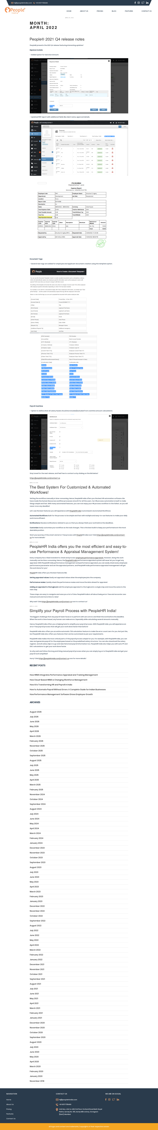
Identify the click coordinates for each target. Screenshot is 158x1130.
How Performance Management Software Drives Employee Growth (61, 694)
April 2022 (34, 945)
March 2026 (35, 736)
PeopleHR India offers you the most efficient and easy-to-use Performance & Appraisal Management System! (78, 548)
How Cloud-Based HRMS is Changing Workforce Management (58, 680)
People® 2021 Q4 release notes (57, 39)
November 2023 (37, 852)
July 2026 (34, 716)
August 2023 (35, 867)
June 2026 (34, 721)
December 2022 (37, 906)
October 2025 (36, 750)
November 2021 (37, 969)
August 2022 (35, 925)
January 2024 (36, 843)
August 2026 (35, 712)
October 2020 (36, 1032)
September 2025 (37, 755)
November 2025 (37, 746)
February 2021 (36, 1013)
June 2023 (34, 877)
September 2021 (37, 979)
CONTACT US (147, 11)
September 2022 (37, 921)
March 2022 (35, 950)
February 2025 (36, 789)
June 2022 (34, 935)
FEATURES (129, 11)
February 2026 (36, 741)
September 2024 (38, 804)
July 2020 (34, 1047)
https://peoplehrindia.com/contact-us (45, 478)
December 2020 (37, 1023)
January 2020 (36, 1076)
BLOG (114, 11)
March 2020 (35, 1066)
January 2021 (36, 1018)
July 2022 (34, 930)
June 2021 (34, 993)
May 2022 (34, 940)
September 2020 (37, 1037)
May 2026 (34, 726)
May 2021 (34, 998)
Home (8, 1100)
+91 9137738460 (42, 3)
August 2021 (35, 984)
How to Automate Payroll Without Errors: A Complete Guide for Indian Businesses (68, 689)
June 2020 (34, 1052)
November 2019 (37, 1081)
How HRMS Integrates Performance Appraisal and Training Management (64, 675)
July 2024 (34, 814)
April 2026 (34, 731)
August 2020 (35, 1042)
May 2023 (34, 882)
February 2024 (36, 838)
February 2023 (36, 896)
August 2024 (36, 809)
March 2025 (35, 784)
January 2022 (36, 959)
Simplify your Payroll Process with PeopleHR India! (73, 610)
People (79, 535)
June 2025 (34, 770)
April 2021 (34, 1003)
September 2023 (37, 862)
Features (9, 1114)
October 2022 (36, 916)
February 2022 (36, 954)
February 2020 (36, 1071)
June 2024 (34, 818)
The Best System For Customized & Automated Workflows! (70, 489)
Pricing (9, 1109)
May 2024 (34, 823)
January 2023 (36, 901)
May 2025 (34, 775)
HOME (69, 11)
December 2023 (37, 848)
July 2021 (34, 988)
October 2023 (36, 857)
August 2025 (35, 760)
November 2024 (37, 794)
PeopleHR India (75, 511)
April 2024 (34, 828)
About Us (10, 1104)
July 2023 (34, 872)
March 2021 (35, 1008)
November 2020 (37, 1027)
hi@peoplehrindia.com (23, 3)
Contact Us (10, 1118)
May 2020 (34, 1056)
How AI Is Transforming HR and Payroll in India (51, 684)
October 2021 (36, 974)
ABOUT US (84, 11)
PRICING (100, 11)
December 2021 (37, 964)
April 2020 (34, 1061)
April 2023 (34, 886)
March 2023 (35, 891)
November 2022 (37, 911)
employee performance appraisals (89, 558)
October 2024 (36, 799)
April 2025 (34, 780)
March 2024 (35, 833)
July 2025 (34, 765)
